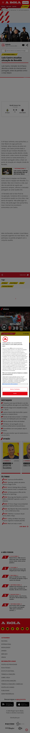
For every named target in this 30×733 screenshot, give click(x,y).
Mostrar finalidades (15, 389)
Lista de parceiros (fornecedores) (10, 384)
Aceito (15, 393)
